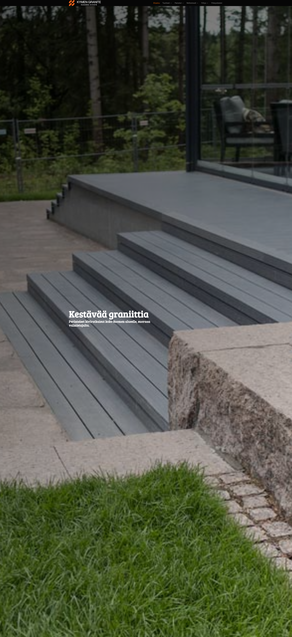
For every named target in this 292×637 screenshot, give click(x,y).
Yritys (203, 3)
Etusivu (156, 3)
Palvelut (178, 3)
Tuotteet (166, 3)
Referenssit (191, 3)
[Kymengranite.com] (85, 2)
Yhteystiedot (216, 3)
